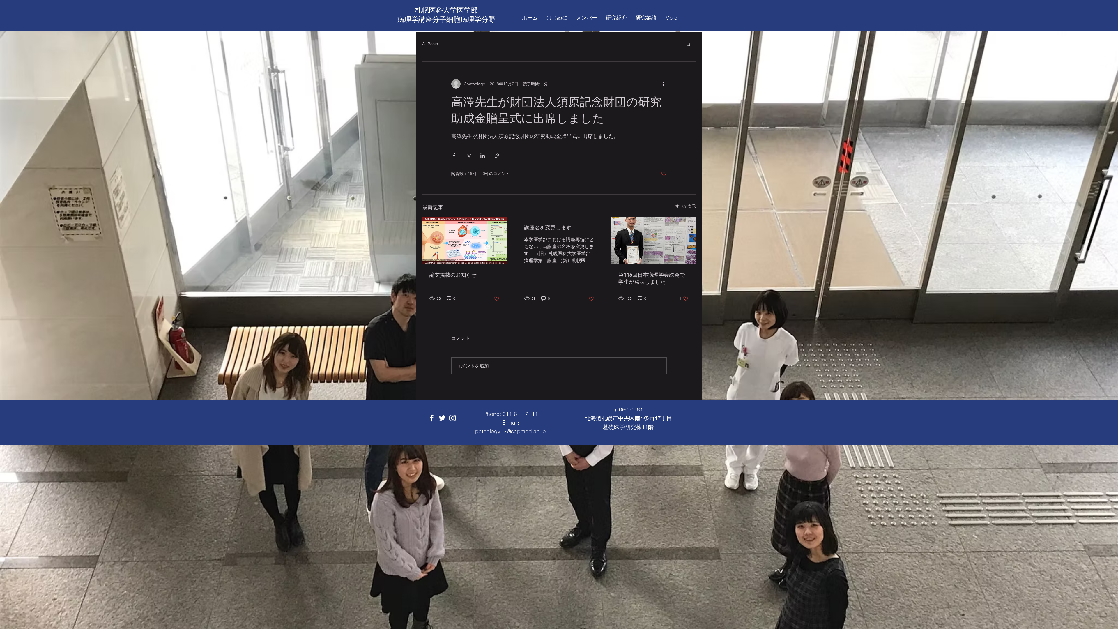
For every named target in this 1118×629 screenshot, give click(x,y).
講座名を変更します (547, 228)
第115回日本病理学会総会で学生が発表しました (651, 278)
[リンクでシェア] (497, 155)
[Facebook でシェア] (454, 155)
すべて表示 (685, 206)
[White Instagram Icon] (452, 418)
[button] (688, 44)
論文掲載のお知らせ (453, 275)
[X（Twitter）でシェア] (468, 155)
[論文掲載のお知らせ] (464, 240)
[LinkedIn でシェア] (482, 155)
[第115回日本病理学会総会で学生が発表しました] (653, 240)
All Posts (430, 43)
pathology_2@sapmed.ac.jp (510, 431)
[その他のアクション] (663, 83)
